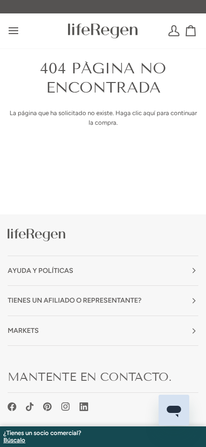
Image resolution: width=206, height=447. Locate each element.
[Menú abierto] (22, 30)
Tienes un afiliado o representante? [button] (74, 300)
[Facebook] (12, 406)
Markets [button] (23, 330)
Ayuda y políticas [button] (40, 270)
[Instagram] (65, 406)
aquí (149, 113)
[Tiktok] (30, 406)
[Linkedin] (84, 406)
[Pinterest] (47, 406)
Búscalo (14, 440)
